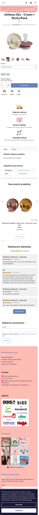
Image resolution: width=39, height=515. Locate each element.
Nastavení (19, 505)
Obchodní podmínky (7, 357)
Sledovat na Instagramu (16, 467)
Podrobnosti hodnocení (29, 25)
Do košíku (25, 85)
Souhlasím (18, 511)
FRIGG (19, 21)
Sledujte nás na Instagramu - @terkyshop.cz (16, 385)
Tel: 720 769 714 (8, 378)
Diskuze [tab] (14, 149)
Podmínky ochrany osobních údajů (11, 360)
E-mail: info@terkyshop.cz (11, 376)
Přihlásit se (7, 341)
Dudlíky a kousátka (23, 170)
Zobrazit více (19, 312)
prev (2, 201)
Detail (18, 237)
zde (30, 500)
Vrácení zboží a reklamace (9, 364)
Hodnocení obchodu (19, 246)
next (36, 201)
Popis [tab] (5, 149)
